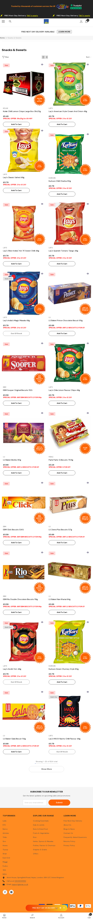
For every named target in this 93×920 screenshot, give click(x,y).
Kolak (5, 108)
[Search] (10, 21)
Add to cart (16, 124)
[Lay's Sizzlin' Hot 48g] (24, 642)
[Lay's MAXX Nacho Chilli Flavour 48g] (69, 711)
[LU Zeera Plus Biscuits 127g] (69, 502)
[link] (32, 916)
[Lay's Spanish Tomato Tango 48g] (69, 223)
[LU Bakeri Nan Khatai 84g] (69, 572)
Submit (59, 802)
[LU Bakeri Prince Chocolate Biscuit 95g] (69, 293)
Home (2, 38)
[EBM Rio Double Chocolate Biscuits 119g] (24, 572)
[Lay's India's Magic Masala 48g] (24, 293)
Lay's (51, 108)
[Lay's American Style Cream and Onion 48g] (69, 84)
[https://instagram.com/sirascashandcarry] (11, 892)
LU (50, 317)
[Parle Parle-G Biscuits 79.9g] (69, 433)
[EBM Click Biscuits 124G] (24, 502)
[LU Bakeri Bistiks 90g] (24, 433)
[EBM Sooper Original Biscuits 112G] (24, 363)
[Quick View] (42, 64)
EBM (4, 387)
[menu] (3, 21)
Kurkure (52, 178)
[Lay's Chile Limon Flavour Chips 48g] (69, 363)
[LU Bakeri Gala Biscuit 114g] (24, 711)
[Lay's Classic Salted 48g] (24, 150)
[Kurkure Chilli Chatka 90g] (69, 154)
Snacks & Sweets (14, 38)
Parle (51, 457)
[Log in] (81, 21)
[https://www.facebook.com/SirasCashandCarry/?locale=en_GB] (5, 892)
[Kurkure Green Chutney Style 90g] (69, 642)
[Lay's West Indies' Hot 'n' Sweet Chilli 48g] (24, 223)
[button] (43, 57)
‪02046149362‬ (20, 881)
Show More (46, 769)
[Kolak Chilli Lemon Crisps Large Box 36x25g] (24, 84)
